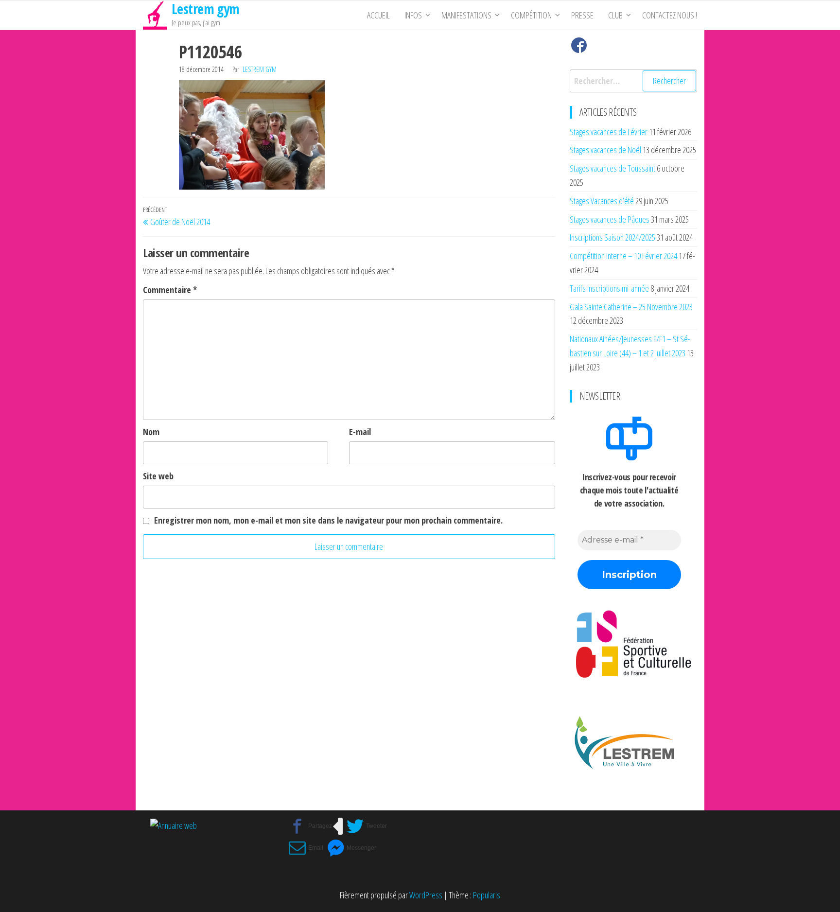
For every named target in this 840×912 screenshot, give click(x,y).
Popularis (486, 895)
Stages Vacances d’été (602, 201)
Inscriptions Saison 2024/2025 (612, 237)
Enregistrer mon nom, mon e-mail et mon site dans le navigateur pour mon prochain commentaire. (328, 520)
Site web (158, 476)
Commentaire (170, 290)
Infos (413, 15)
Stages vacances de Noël (605, 150)
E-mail (360, 432)
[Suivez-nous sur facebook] (579, 47)
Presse (582, 15)
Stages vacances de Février (609, 132)
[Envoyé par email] (306, 848)
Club (615, 15)
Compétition (531, 15)
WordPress (425, 895)
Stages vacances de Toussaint (612, 168)
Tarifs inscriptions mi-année (609, 288)
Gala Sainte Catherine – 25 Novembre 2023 (631, 307)
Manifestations (466, 15)
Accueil (378, 15)
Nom (151, 432)
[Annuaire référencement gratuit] (173, 824)
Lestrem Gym (260, 69)
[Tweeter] (367, 826)
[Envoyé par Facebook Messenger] (351, 848)
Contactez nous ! (669, 15)
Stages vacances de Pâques (609, 219)
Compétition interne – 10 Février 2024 (623, 256)
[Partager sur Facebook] (310, 826)
